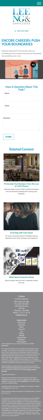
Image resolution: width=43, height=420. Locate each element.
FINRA (23, 381)
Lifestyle (21, 335)
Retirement (21, 323)
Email (7, 105)
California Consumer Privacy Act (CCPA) (16, 367)
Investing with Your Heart (21, 233)
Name (7, 93)
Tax (21, 331)
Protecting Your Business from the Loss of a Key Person (21, 185)
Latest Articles (21, 337)
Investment (21, 325)
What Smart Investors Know (21, 277)
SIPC (26, 381)
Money (21, 333)
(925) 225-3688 (22, 31)
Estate (21, 327)
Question (6, 118)
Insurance (21, 329)
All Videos (21, 339)
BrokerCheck (5, 345)
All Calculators (21, 342)
